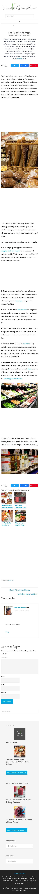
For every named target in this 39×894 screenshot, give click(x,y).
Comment (4, 657)
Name (3, 676)
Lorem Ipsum (12, 742)
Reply (7, 632)
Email (3, 684)
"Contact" (20, 59)
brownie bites (22, 309)
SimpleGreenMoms (20, 607)
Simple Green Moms (19, 7)
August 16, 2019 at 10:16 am (21, 610)
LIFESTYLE (10, 580)
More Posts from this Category (16, 772)
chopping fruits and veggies (10, 251)
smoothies (26, 343)
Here (29, 369)
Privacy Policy (19, 873)
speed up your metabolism (13, 378)
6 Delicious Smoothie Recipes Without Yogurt (19, 820)
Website (3, 692)
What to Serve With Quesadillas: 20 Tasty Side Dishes (17, 761)
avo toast (19, 301)
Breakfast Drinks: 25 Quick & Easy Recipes (18, 800)
